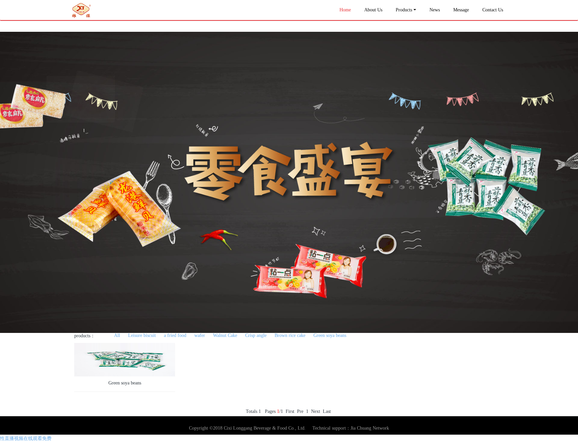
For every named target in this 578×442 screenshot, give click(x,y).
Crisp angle (256, 335)
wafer (199, 335)
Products (404, 9)
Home (345, 9)
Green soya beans (329, 335)
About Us (373, 9)
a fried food (175, 335)
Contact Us (492, 9)
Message (461, 9)
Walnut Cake (225, 335)
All (117, 335)
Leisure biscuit (142, 335)
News (434, 9)
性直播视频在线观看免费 (26, 438)
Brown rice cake (290, 335)
